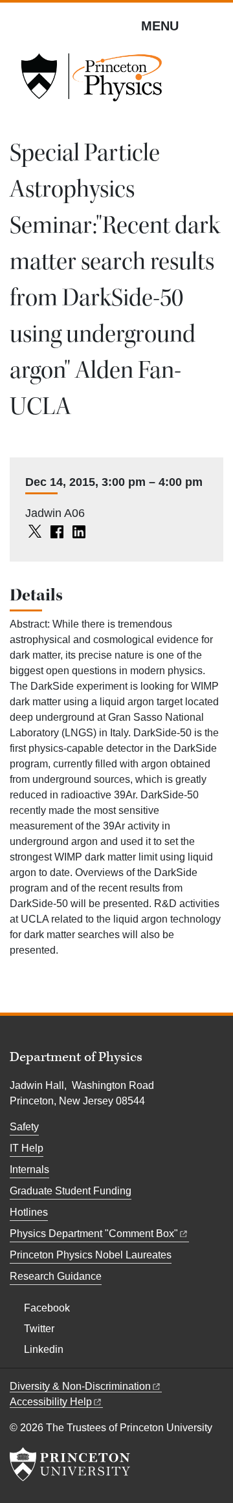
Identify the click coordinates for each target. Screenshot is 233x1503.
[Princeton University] (70, 1464)
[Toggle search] (215, 25)
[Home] (91, 81)
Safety (24, 1126)
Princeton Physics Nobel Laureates (91, 1254)
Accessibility (51, 1401)
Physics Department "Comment (94, 1233)
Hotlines (29, 1212)
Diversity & (80, 1386)
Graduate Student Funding (70, 1190)
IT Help (26, 1148)
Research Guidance (56, 1276)
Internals (29, 1169)
